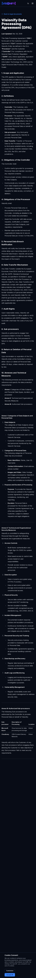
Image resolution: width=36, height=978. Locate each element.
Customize (9, 970)
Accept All (10, 975)
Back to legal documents (13, 14)
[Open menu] (32, 3)
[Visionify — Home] (9, 3)
